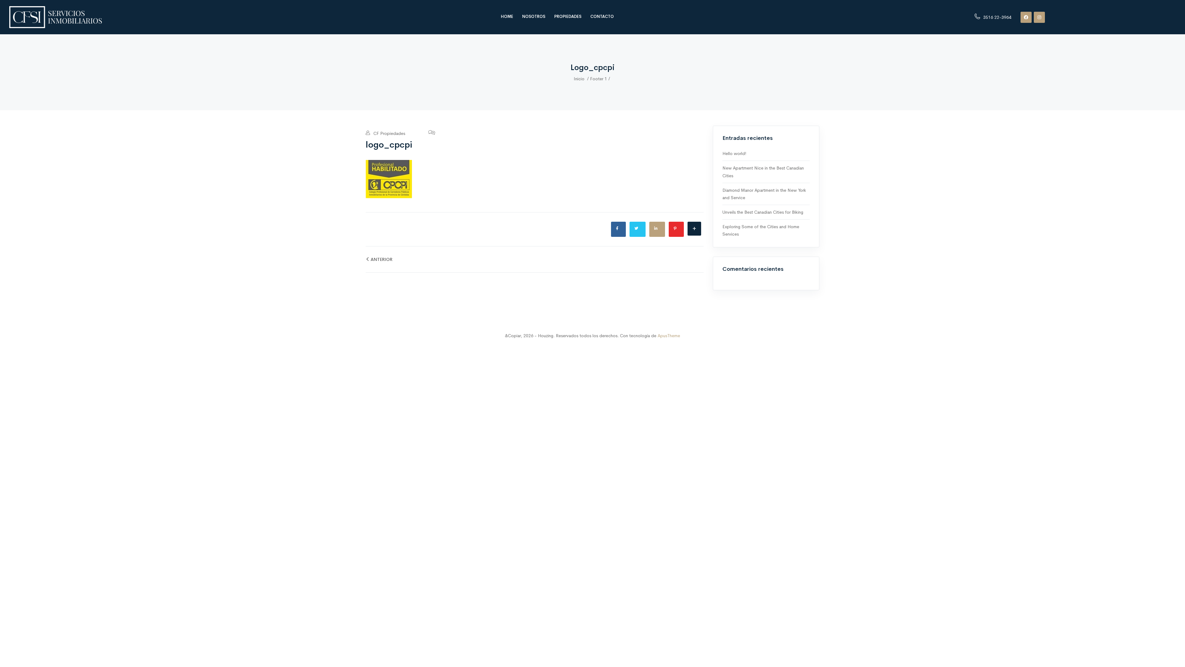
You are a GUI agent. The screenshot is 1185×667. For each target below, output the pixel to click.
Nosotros (533, 16)
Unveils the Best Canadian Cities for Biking (762, 212)
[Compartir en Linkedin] (657, 229)
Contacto (602, 16)
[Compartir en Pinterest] (676, 229)
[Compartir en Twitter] (638, 229)
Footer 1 (598, 79)
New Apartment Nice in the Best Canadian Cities (763, 171)
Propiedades (567, 16)
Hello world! (734, 153)
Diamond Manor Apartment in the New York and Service (764, 193)
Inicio (579, 79)
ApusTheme (669, 335)
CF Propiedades (388, 133)
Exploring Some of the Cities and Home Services (760, 230)
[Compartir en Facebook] (618, 229)
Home (507, 16)
